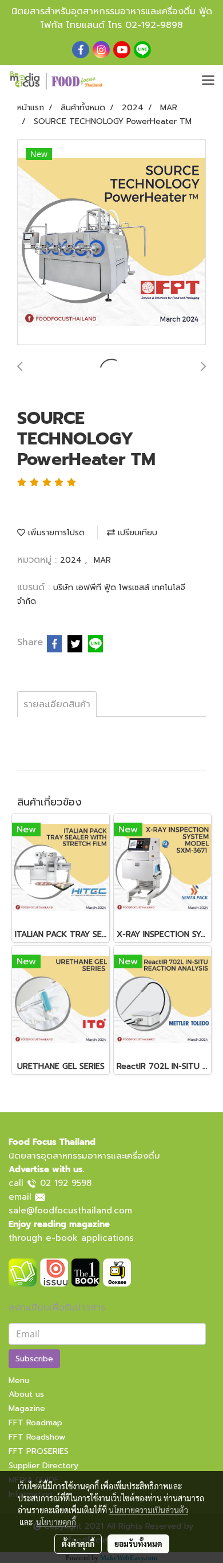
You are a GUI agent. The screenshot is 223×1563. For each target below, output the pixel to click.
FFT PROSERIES (39, 1451)
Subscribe (34, 1359)
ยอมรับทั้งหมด (138, 1543)
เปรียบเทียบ (136, 533)
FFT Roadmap (35, 1423)
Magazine (27, 1408)
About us (26, 1394)
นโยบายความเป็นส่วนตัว (148, 1510)
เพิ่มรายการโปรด (55, 533)
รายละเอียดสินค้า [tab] (56, 704)
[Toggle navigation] (208, 81)
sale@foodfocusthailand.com (70, 1210)
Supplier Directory (43, 1466)
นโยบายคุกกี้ (56, 1522)
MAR (102, 560)
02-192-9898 (154, 25)
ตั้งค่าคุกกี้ (78, 1543)
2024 (72, 560)
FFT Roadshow (37, 1437)
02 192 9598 (65, 1183)
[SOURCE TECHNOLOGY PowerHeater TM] (111, 243)
